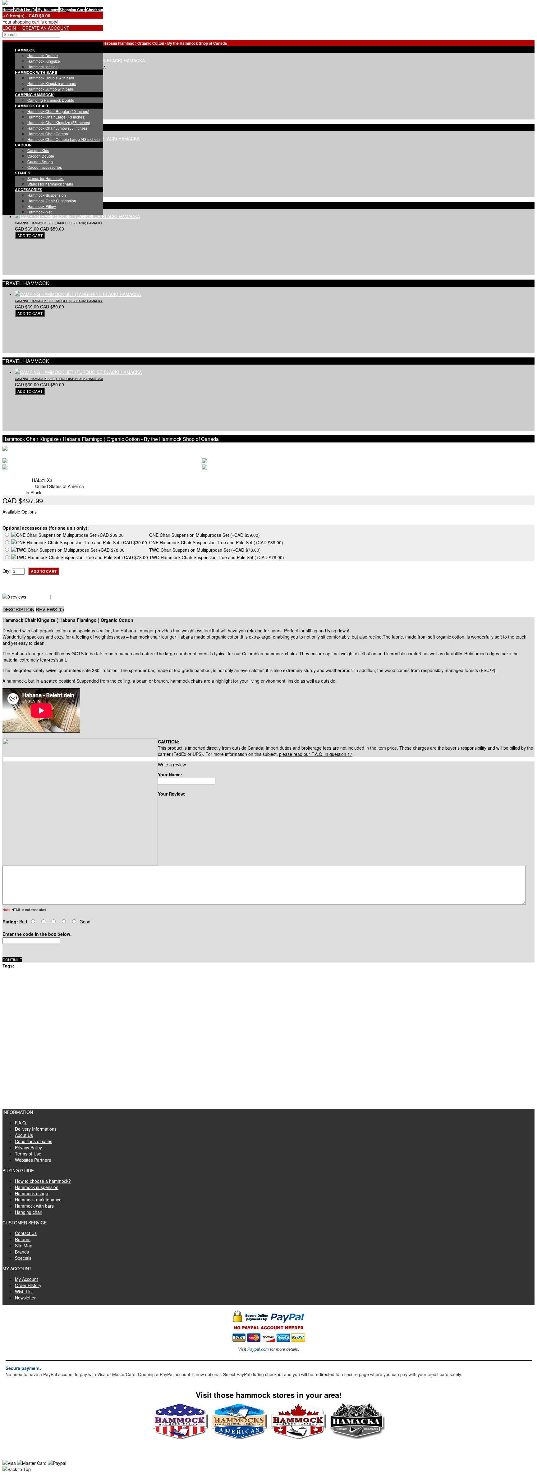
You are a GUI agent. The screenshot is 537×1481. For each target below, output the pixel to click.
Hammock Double (42, 55)
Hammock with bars (34, 1206)
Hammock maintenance (38, 1199)
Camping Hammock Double (50, 100)
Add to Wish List (18, 584)
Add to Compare (18, 590)
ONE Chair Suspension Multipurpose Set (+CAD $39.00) (204, 535)
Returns (22, 1239)
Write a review (67, 597)
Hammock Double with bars (50, 77)
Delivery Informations (36, 1129)
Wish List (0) (25, 9)
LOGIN (9, 28)
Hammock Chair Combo (47, 133)
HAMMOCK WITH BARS (36, 72)
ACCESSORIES (28, 189)
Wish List (24, 1291)
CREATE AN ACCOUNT (45, 28)
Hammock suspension (36, 1187)
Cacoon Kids (38, 150)
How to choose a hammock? (43, 1181)
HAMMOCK (25, 50)
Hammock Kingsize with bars (51, 83)
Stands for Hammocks (45, 178)
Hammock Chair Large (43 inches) (56, 116)
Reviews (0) (50, 609)
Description (18, 609)
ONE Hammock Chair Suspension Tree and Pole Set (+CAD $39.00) (216, 542)
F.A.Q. (21, 1123)
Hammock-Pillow (41, 206)
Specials (23, 1258)
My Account (47, 9)
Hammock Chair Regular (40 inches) (58, 111)
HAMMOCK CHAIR (31, 106)
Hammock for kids (42, 66)
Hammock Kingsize (43, 61)
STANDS (22, 173)
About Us (24, 1135)
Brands (22, 1252)
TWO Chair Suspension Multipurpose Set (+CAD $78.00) (205, 550)
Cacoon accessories (44, 167)
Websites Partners (33, 1160)
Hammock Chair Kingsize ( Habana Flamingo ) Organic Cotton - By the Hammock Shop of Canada (141, 43)
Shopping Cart (72, 9)
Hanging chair (28, 1212)
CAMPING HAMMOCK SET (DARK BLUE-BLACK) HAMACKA (59, 223)
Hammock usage (31, 1193)
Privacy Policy (28, 1147)
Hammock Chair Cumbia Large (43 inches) (63, 139)
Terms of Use (28, 1154)
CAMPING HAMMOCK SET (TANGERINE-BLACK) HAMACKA (59, 301)
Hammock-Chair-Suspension (51, 200)
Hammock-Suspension (46, 195)
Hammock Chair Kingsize (40, 966)
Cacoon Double (40, 156)
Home (7, 9)
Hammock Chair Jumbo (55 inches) (57, 128)
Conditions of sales (33, 1141)
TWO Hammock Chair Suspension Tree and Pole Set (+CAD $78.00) (216, 557)
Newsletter (25, 1298)
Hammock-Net (39, 211)
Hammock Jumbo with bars (50, 89)
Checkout (94, 9)
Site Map (23, 1245)
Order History (28, 1285)
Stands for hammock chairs (50, 183)
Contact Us (26, 1233)
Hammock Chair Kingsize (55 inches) (58, 122)
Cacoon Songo (40, 161)
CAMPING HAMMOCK (34, 94)
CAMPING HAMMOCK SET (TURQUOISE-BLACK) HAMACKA (59, 379)
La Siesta (26, 474)
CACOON (23, 145)
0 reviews (38, 597)
